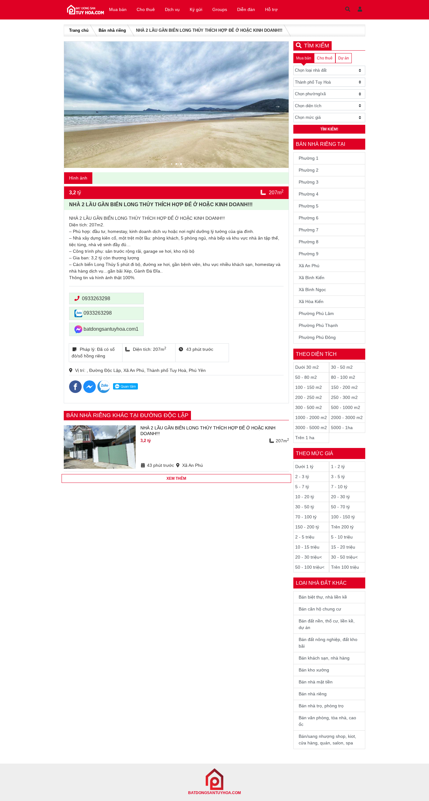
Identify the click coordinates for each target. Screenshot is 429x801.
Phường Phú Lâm (316, 313)
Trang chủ (79, 30)
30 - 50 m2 (342, 367)
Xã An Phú (309, 265)
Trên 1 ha (304, 437)
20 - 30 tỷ (340, 496)
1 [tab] (172, 164)
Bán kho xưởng (314, 669)
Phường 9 (308, 253)
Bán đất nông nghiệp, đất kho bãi (328, 643)
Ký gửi (196, 9)
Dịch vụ (172, 9)
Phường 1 (308, 158)
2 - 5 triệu (304, 536)
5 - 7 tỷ (302, 486)
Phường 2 (308, 170)
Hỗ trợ (271, 9)
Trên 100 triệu (345, 567)
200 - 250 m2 (308, 397)
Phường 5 (308, 205)
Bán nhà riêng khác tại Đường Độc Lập (127, 415)
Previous (75, 105)
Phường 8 (308, 241)
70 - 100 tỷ (306, 516)
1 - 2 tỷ (338, 466)
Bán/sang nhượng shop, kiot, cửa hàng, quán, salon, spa (327, 739)
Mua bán (118, 9)
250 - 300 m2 (344, 397)
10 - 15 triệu (307, 547)
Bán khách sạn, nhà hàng (324, 657)
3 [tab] (181, 164)
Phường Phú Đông (317, 337)
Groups (219, 9)
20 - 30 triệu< (308, 557)
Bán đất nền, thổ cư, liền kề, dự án (327, 624)
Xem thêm (176, 478)
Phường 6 (308, 217)
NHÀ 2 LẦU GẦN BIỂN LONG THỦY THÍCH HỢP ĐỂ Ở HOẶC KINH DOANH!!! (207, 430)
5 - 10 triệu (342, 536)
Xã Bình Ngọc (312, 289)
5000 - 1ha (342, 427)
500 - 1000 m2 (345, 407)
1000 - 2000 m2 (311, 417)
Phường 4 (308, 193)
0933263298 (96, 298)
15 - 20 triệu (343, 547)
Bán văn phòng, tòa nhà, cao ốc (327, 721)
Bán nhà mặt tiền (316, 681)
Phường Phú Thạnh (318, 325)
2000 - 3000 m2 (347, 417)
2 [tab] (177, 164)
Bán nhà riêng (112, 30)
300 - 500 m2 (308, 407)
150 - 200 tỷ (307, 526)
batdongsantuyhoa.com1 (110, 329)
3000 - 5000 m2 (311, 427)
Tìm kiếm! (329, 129)
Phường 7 (308, 229)
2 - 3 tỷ (302, 476)
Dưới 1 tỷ (304, 466)
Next (277, 105)
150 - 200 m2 (344, 387)
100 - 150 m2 (308, 387)
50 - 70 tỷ (340, 506)
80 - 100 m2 (343, 377)
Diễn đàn (246, 9)
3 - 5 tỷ (338, 476)
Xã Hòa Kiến (311, 301)
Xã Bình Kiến (311, 277)
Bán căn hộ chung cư (320, 608)
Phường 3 (308, 182)
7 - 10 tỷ (339, 486)
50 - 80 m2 (306, 377)
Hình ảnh (78, 177)
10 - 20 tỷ (304, 496)
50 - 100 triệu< (309, 567)
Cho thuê (146, 9)
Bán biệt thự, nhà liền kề (323, 596)
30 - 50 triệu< (344, 557)
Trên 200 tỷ (342, 526)
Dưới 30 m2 (307, 367)
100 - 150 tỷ (343, 516)
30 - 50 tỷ (304, 506)
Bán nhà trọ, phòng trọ (321, 705)
